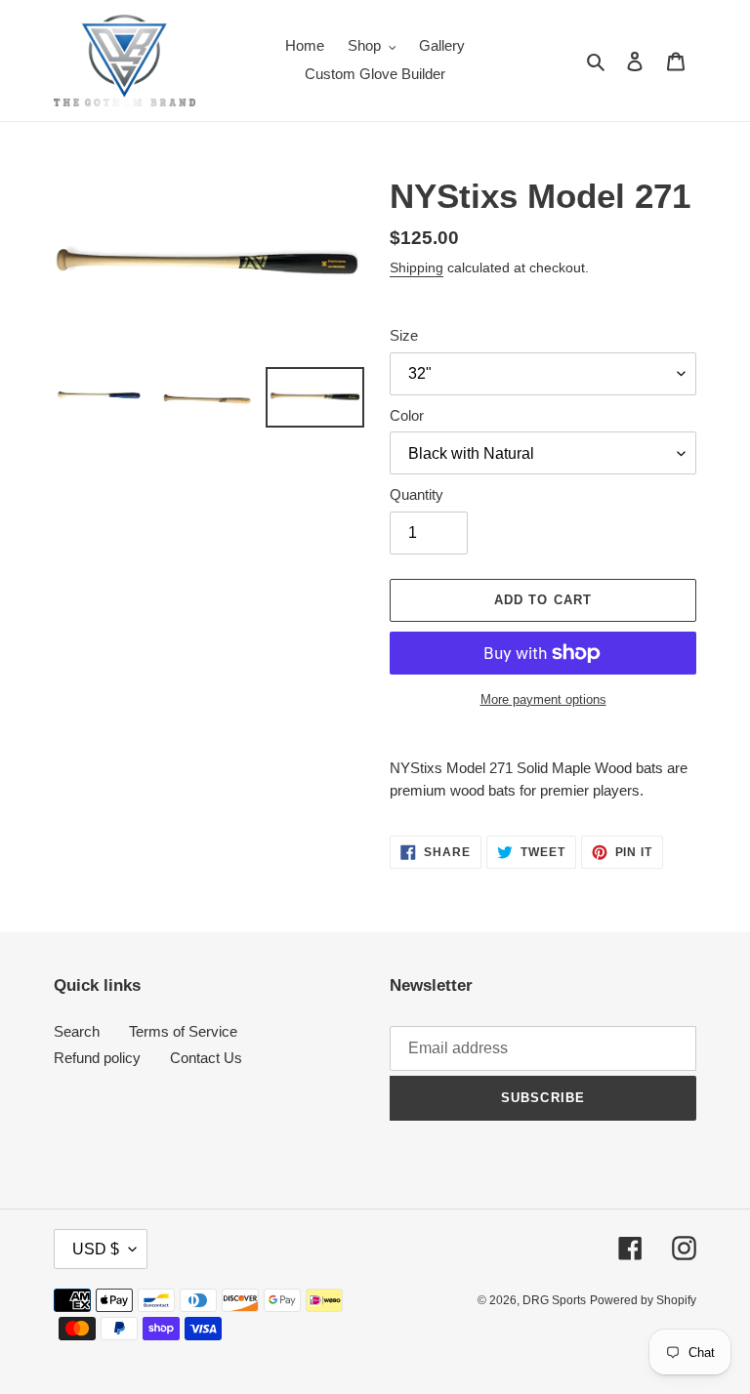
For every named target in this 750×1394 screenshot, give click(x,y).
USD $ (95, 1249)
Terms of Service (183, 1031)
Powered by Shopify (643, 1300)
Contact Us (206, 1057)
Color (407, 415)
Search (77, 1031)
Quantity (416, 494)
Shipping (416, 267)
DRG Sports (554, 1300)
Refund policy (97, 1057)
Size (404, 335)
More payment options (543, 699)
